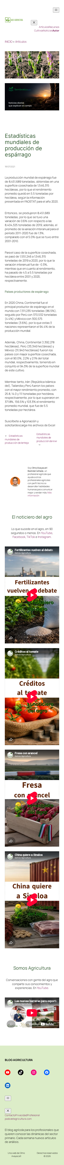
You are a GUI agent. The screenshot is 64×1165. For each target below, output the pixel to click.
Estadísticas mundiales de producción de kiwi (47, 437)
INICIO (8, 42)
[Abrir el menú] (56, 10)
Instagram (44, 537)
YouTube (46, 533)
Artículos (21, 42)
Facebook (19, 537)
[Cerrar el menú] (34, 22)
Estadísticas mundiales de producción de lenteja (17, 439)
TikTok (31, 537)
